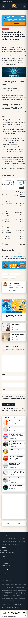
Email (3, 381)
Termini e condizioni (6, 580)
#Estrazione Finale (14, 274)
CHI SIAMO (4, 559)
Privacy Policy (10, 523)
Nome (3, 374)
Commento (5, 354)
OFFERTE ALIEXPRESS (7, 561)
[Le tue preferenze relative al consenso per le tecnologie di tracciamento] (25, 615)
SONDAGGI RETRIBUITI (7, 565)
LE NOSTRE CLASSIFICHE (8, 552)
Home (3, 13)
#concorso (5, 274)
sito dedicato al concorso (18, 120)
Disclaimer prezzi (6, 578)
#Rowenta (13, 277)
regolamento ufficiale (15, 256)
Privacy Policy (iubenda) (7, 573)
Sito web (4, 389)
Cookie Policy (18, 523)
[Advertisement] (12, 507)
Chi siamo (4, 571)
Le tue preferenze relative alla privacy (15, 612)
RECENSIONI (4, 550)
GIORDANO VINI (5, 563)
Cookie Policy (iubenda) (7, 576)
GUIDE (3, 554)
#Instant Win (5, 277)
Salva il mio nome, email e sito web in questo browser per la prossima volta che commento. (14, 398)
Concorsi (8, 13)
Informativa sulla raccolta (9, 616)
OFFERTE (4, 556)
